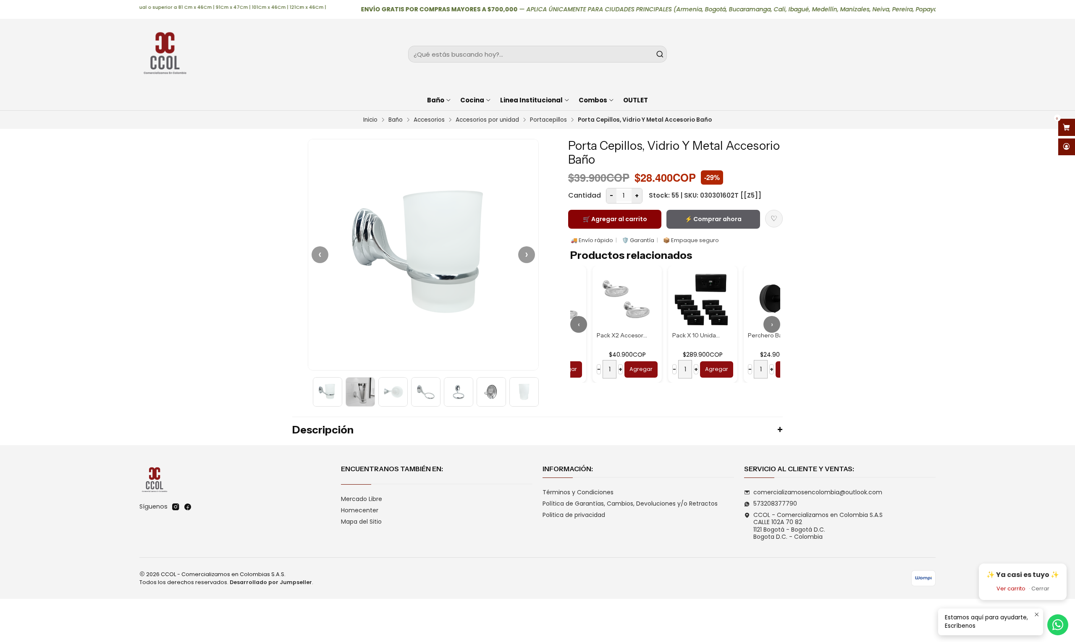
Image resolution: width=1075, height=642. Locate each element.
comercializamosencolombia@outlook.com (817, 492)
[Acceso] (1066, 147)
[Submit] (660, 54)
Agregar (618, 369)
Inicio (370, 120)
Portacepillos (548, 120)
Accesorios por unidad (487, 120)
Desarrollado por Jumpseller (271, 582)
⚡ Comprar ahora (713, 219)
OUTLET (635, 100)
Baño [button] (435, 100)
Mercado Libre (361, 499)
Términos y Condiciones (578, 492)
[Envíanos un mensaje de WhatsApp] (1057, 624)
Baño (395, 120)
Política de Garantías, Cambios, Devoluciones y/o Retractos (630, 503)
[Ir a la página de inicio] (164, 54)
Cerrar (1040, 588)
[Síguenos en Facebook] (188, 507)
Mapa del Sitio (361, 521)
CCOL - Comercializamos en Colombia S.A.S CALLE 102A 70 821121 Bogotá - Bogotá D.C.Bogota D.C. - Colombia (818, 526)
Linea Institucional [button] (531, 100)
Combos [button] (593, 100)
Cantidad (584, 195)
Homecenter (359, 510)
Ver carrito (1010, 588)
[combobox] (537, 54)
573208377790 (775, 503)
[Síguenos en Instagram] (175, 507)
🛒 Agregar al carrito (615, 219)
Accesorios (429, 120)
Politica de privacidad (574, 515)
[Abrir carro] (1066, 127)
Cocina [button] (472, 100)
